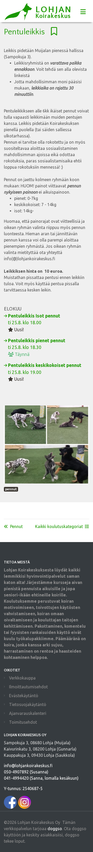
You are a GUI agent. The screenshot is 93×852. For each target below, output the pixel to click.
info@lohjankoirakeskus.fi (28, 765)
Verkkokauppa (22, 678)
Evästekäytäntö (23, 695)
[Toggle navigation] (83, 12)
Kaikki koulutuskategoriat (59, 526)
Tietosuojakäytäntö (27, 704)
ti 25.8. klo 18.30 (36, 347)
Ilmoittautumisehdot (28, 686)
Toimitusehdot (23, 722)
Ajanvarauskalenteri (27, 713)
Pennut (16, 526)
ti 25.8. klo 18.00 (34, 322)
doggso (55, 828)
